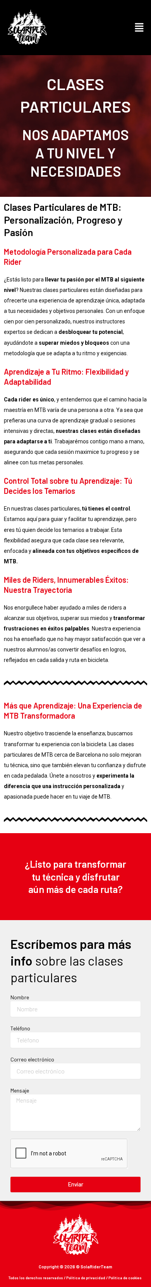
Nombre (19, 997)
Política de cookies (125, 1277)
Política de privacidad (85, 1277)
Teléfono (20, 1028)
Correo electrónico (32, 1059)
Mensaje (19, 1090)
